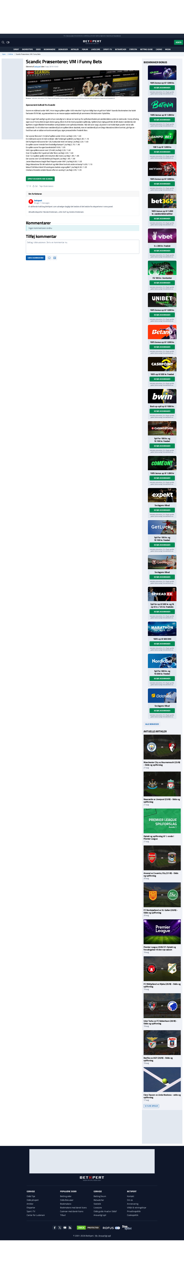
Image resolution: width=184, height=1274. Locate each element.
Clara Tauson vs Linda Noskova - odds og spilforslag (162, 1096)
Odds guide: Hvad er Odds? (105, 1211)
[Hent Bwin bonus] (162, 396)
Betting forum (100, 1196)
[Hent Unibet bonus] (162, 300)
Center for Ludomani (36, 1215)
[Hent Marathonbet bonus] (162, 629)
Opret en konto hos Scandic (40, 178)
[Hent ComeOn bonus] (162, 463)
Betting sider (65, 1196)
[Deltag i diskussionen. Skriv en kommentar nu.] (82, 247)
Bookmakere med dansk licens (73, 1207)
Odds (38, 49)
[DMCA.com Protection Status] (88, 1227)
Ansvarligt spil (100, 1215)
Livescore (95, 49)
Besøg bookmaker (162, 87)
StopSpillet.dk (117, 36)
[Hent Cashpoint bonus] (162, 364)
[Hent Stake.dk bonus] (162, 268)
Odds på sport (33, 1200)
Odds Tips (31, 1196)
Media (168, 49)
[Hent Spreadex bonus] (162, 594)
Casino (159, 49)
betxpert (37, 67)
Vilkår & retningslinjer (136, 1207)
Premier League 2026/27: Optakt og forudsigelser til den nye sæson (160, 948)
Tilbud (62, 1215)
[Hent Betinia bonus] (162, 105)
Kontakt (130, 1196)
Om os (130, 1200)
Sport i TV (107, 49)
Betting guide (146, 49)
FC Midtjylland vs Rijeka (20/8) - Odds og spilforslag (162, 985)
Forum (85, 49)
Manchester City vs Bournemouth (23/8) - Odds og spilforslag (162, 763)
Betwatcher (120, 49)
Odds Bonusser (66, 1200)
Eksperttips (27, 49)
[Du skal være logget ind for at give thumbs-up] (27, 186)
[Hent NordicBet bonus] (162, 661)
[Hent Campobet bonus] (162, 137)
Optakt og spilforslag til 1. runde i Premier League (159, 837)
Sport (16, 49)
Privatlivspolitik (134, 1211)
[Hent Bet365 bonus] (162, 201)
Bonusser (63, 49)
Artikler (75, 49)
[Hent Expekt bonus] (162, 495)
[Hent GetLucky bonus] (162, 527)
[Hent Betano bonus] (162, 332)
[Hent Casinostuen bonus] (162, 428)
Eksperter (31, 1207)
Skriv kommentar (36, 257)
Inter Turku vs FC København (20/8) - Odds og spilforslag (160, 1022)
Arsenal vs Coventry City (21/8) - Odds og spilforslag (161, 874)
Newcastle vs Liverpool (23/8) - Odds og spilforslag (162, 800)
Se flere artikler (151, 1106)
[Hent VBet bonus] (162, 236)
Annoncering (132, 1203)
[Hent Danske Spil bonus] (162, 696)
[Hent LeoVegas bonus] (162, 562)
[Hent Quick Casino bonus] (162, 73)
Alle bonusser (152, 724)
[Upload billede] (54, 257)
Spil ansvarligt (70, 36)
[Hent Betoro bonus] (162, 169)
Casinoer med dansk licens (71, 1211)
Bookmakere (49, 49)
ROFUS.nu (87, 36)
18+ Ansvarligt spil (102, 1235)
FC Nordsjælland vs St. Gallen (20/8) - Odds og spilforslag (161, 911)
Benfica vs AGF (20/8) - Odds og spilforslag (158, 1059)
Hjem (4, 54)
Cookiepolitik (132, 1215)
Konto (178, 42)
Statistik (133, 49)
